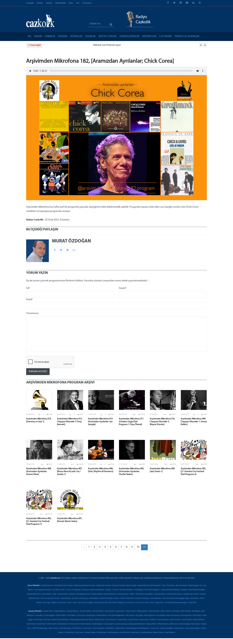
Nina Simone (196, 624)
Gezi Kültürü (46, 594)
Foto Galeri (87, 3)
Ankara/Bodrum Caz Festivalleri (149, 585)
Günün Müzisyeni (110, 594)
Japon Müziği (66, 598)
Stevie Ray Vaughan (193, 628)
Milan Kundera (163, 624)
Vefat (152, 603)
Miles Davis (174, 624)
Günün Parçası (123, 594)
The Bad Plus (69, 632)
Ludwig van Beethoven (136, 624)
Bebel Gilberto (166, 611)
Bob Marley (196, 611)
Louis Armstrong (121, 624)
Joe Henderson (163, 620)
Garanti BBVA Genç (34, 594)
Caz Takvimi (165, 36)
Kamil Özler (41, 624)
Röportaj (121, 603)
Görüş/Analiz (62, 594)
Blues (71, 3)
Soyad (123, 288)
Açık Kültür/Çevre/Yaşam (64, 585)
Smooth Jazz (130, 603)
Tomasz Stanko (90, 632)
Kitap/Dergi (83, 598)
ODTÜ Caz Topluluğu (39, 628)
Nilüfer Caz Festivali (59, 603)
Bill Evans (176, 611)
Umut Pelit (135, 632)
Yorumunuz (32, 313)
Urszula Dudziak (146, 632)
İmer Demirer (111, 620)
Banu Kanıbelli (154, 611)
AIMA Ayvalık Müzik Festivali (84, 585)
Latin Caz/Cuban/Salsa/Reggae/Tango (175, 598)
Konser (116, 598)
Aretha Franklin (85, 611)
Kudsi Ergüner (98, 624)
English (108, 590)
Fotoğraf (183, 590)
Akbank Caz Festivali (103, 585)
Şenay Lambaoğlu (166, 628)
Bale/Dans (171, 585)
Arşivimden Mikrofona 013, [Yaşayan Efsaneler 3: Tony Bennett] (69, 422)
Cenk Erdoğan (49, 615)
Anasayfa (30, 3)
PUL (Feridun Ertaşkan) (86, 603)
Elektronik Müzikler (97, 590)
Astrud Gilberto (98, 611)
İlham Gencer (100, 620)
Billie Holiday (186, 611)
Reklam (40, 3)
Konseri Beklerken (127, 598)
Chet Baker (71, 615)
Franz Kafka (38, 620)
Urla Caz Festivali (142, 603)
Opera (69, 603)
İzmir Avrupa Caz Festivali (50, 598)
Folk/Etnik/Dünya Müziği (170, 590)
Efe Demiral (130, 615)
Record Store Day (101, 603)
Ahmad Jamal (48, 611)
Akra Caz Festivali (118, 585)
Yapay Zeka (159, 603)
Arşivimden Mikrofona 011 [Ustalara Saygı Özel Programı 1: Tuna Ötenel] (131, 422)
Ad (28, 288)
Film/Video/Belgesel (152, 590)
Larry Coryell (108, 624)
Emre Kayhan (160, 615)
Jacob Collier (122, 620)
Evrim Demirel (186, 615)
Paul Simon (87, 628)
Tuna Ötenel (124, 632)
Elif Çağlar (139, 615)
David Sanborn (102, 615)
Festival (115, 590)
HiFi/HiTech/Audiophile (144, 594)
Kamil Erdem (31, 624)
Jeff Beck (153, 620)
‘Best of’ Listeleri (107, 36)
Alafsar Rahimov (60, 611)
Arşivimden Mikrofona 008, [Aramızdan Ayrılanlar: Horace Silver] (38, 471)
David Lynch (91, 615)
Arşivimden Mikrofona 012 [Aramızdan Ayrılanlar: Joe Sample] (100, 422)
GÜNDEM (62, 36)
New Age (46, 603)
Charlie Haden (61, 615)
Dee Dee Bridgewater (117, 615)
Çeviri (63, 590)
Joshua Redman (198, 620)
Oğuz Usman (53, 628)
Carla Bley (39, 615)
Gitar (54, 594)
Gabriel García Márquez (60, 620)
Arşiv (164, 585)
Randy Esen (110, 628)
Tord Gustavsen (113, 632)
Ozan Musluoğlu (65, 628)
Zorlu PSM (192, 603)
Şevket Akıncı (179, 628)
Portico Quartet (98, 628)
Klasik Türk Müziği (106, 598)
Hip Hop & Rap (159, 594)
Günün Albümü (97, 594)
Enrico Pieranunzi (173, 615)
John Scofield (186, 620)
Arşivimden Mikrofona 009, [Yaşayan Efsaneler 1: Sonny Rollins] (194, 422)
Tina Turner (79, 632)
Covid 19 (70, 590)
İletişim (49, 3)
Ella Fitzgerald (149, 615)
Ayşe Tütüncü (131, 611)
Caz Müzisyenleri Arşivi (42, 590)
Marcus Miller (151, 624)
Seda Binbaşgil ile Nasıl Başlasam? (137, 628)
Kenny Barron (63, 624)
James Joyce (144, 620)
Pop (74, 603)
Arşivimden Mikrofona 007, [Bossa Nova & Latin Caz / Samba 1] (69, 471)
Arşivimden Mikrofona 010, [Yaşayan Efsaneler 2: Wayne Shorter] (162, 422)
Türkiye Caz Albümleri (187, 36)
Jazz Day (75, 598)
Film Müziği (139, 590)
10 (138, 547)
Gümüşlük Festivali (83, 594)
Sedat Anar (155, 628)
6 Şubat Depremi (47, 585)
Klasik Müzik (60, 3)
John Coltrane (175, 620)
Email (29, 299)
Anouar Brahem (72, 611)
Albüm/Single (131, 585)
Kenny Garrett (74, 624)
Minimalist (195, 598)
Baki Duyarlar (142, 611)
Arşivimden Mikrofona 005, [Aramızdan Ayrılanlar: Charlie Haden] (131, 471)
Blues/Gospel (193, 585)
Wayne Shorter (158, 632)
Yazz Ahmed (169, 632)
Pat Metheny (77, 628)
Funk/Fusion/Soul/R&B (196, 590)
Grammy (72, 594)
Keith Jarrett (52, 624)
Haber (132, 594)
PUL (30, 36)
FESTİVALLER (76, 36)
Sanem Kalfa (119, 628)
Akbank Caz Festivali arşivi (59, 45)
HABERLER (50, 36)
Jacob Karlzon (133, 620)
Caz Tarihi (56, 590)
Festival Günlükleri (126, 590)
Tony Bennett (102, 632)
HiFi (77, 3)
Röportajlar (149, 36)
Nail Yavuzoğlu (184, 624)
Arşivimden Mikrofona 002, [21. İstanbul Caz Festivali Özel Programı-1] (38, 521)
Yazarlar (90, 36)
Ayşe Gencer (120, 611)
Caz (201, 585)
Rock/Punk (113, 603)
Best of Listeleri (181, 585)
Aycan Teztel (110, 611)
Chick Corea (81, 615)
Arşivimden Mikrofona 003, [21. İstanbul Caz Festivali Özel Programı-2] (193, 471)
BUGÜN (38, 36)
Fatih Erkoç (197, 615)
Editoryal (85, 590)
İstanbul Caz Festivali (191, 594)
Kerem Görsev (86, 624)
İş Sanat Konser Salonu (174, 594)
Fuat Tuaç (46, 620)
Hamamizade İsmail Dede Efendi (82, 620)
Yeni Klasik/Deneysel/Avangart (176, 603)
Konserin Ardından (142, 598)
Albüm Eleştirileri (129, 36)
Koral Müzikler (155, 598)
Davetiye (77, 590)
